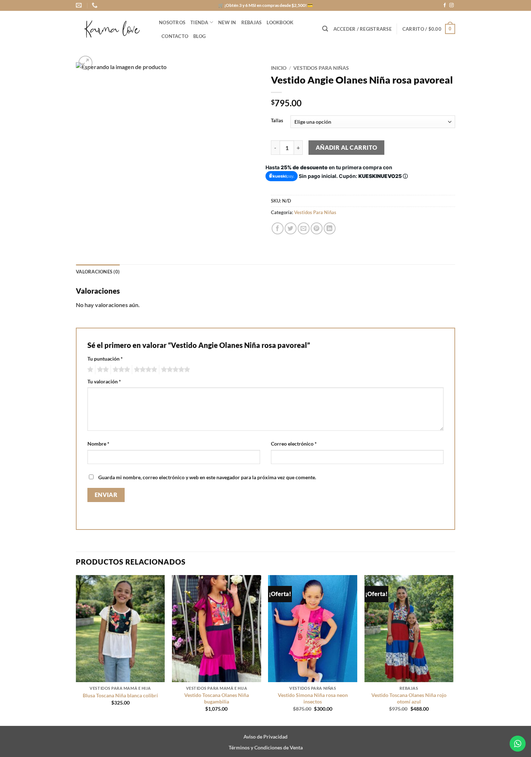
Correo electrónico (294, 444)
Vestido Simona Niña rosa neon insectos (313, 698)
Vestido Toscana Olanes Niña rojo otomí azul (408, 698)
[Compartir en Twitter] (291, 228)
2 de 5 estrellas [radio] (102, 369)
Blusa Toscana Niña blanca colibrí (120, 695)
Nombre (98, 444)
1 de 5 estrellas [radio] (89, 369)
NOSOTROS (172, 22)
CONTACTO (174, 36)
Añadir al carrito (346, 147)
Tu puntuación (105, 359)
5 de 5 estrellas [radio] (174, 369)
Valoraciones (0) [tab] (98, 272)
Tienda (199, 22)
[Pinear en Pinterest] (317, 228)
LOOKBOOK (280, 22)
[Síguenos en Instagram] (451, 5)
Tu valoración (104, 381)
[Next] (453, 649)
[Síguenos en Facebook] (444, 5)
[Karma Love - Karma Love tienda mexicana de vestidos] (112, 29)
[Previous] (76, 649)
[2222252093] (95, 5)
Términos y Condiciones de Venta (266, 747)
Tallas (277, 120)
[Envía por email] (304, 228)
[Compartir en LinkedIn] (330, 228)
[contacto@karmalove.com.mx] (79, 5)
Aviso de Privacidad (265, 736)
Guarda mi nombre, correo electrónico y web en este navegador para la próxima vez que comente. (207, 477)
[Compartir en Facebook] (278, 228)
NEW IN (227, 22)
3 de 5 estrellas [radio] (120, 369)
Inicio (278, 68)
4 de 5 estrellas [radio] (144, 369)
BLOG (199, 36)
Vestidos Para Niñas (321, 68)
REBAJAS (251, 22)
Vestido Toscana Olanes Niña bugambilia (216, 698)
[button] (325, 29)
